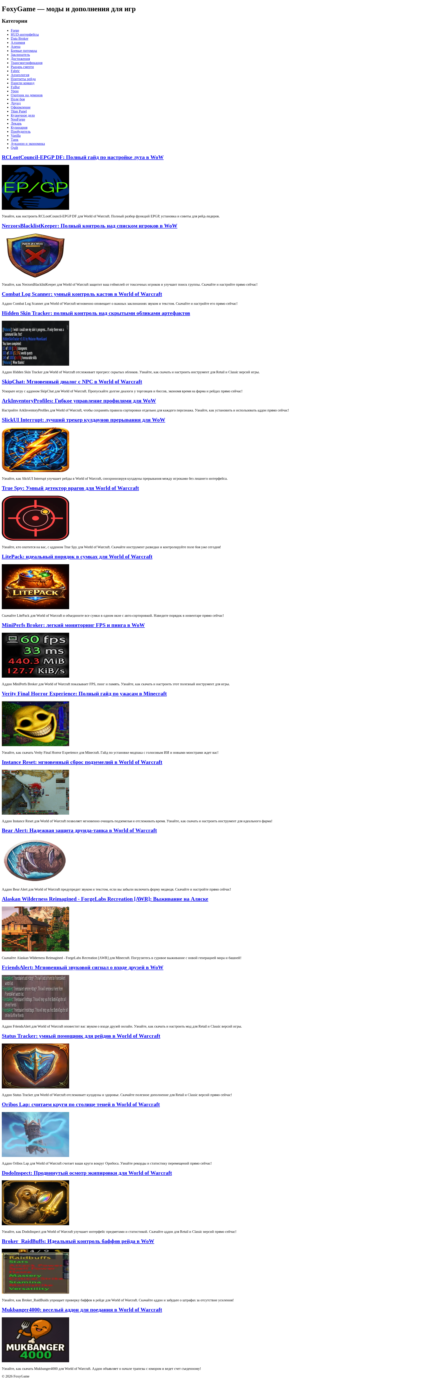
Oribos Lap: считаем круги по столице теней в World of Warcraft (81, 1104)
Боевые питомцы (24, 51)
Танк (14, 140)
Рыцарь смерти (22, 67)
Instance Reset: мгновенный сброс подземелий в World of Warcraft (82, 762)
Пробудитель (21, 131)
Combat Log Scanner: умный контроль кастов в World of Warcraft (82, 294)
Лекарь (16, 123)
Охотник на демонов (27, 95)
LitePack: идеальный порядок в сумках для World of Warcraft (77, 556)
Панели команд (22, 83)
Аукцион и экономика (28, 144)
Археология (20, 75)
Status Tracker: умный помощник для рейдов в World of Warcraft (81, 1036)
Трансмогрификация (26, 63)
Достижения (20, 59)
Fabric (15, 71)
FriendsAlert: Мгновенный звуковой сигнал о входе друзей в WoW (82, 967)
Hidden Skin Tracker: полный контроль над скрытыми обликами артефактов (96, 313)
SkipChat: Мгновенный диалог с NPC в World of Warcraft (72, 382)
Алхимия (18, 42)
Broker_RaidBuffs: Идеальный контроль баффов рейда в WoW (78, 1241)
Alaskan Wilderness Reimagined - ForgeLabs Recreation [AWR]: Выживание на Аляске (105, 899)
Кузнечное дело (23, 115)
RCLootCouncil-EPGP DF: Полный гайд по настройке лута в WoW (83, 157)
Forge (15, 30)
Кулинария (19, 127)
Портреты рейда (23, 79)
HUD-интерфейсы (25, 34)
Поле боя (18, 99)
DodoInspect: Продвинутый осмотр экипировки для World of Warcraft (87, 1173)
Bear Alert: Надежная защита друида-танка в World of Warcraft (79, 830)
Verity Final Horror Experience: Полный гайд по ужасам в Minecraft (84, 694)
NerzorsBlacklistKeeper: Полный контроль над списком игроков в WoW (89, 226)
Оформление (21, 107)
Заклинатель (20, 55)
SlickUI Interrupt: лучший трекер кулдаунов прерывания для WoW (83, 420)
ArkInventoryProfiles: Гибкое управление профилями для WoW (79, 401)
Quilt (14, 148)
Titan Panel (19, 111)
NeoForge (18, 119)
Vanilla (16, 135)
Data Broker (19, 38)
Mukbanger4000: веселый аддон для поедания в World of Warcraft (82, 1310)
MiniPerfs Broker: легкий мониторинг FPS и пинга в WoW (73, 625)
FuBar (15, 87)
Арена (15, 47)
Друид (16, 103)
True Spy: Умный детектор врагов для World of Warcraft (70, 488)
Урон (15, 91)
